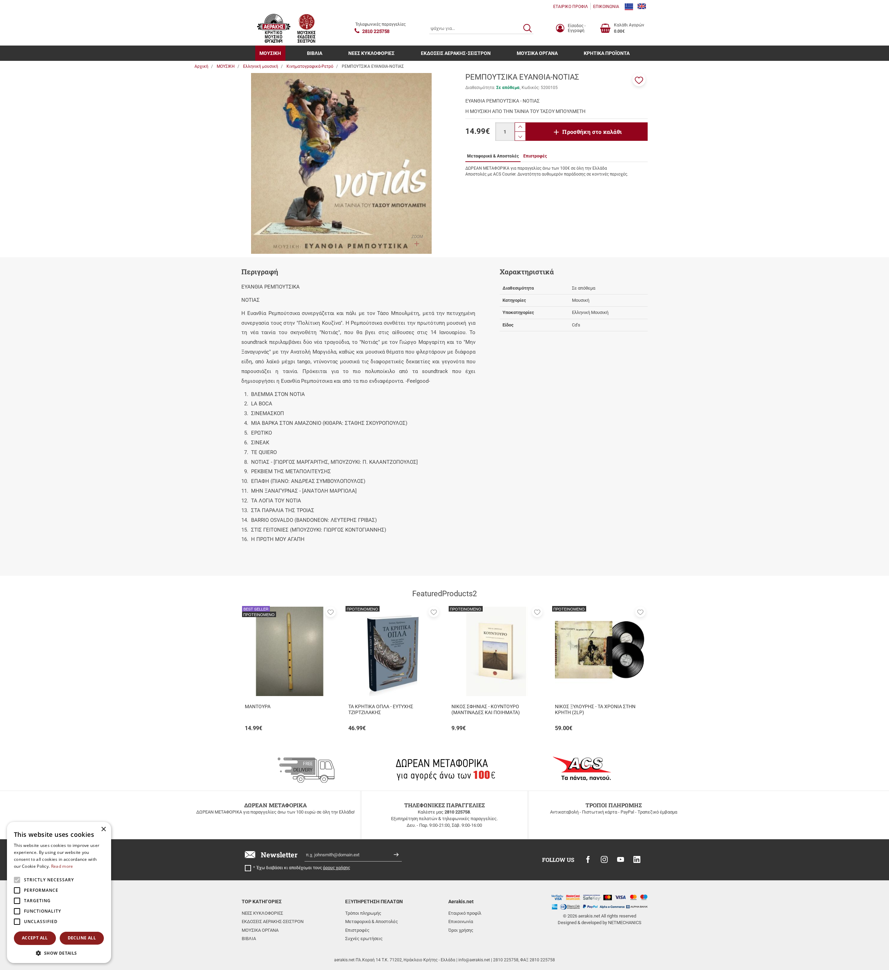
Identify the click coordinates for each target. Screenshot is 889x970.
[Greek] (629, 6)
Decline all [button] (82, 938)
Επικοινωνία (460, 921)
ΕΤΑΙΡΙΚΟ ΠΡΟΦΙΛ (570, 6)
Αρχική (201, 66)
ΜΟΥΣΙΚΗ (270, 53)
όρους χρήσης (336, 867)
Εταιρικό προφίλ (464, 913)
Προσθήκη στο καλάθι (592, 131)
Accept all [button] (35, 938)
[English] (642, 6)
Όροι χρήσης (460, 930)
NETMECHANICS (624, 922)
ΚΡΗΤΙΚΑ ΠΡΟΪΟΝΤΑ (607, 53)
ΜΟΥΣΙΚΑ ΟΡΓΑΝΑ (537, 53)
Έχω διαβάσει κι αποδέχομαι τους (303, 867)
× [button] (103, 829)
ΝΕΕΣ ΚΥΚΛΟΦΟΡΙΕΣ (371, 53)
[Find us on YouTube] (620, 859)
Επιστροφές (357, 930)
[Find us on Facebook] (587, 859)
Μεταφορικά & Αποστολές (371, 921)
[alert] (59, 892)
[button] (639, 79)
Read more (62, 866)
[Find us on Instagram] (604, 859)
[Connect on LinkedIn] (636, 859)
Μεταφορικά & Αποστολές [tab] (493, 156)
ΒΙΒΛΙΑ (314, 53)
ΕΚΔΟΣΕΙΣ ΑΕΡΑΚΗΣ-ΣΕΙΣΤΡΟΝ (456, 53)
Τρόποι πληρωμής (363, 913)
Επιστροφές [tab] (535, 156)
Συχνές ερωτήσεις (364, 938)
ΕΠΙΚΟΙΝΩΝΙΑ (606, 6)
